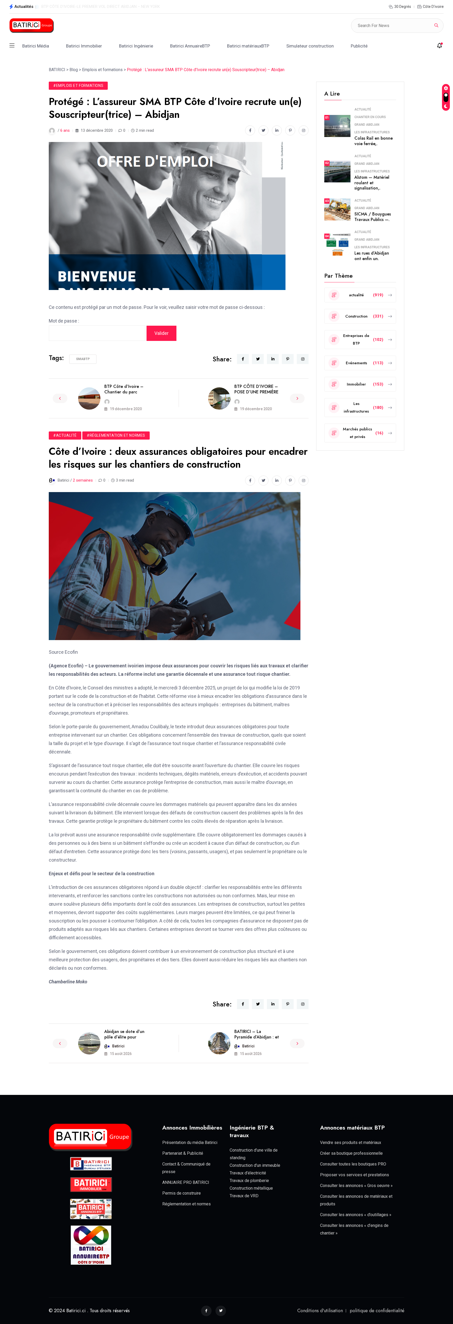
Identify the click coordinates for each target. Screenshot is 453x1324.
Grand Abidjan (366, 124)
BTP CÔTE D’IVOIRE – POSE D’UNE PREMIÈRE (256, 389)
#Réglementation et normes (116, 435)
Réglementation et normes (186, 1203)
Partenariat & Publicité (182, 1153)
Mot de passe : (64, 321)
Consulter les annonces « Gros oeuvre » (356, 1185)
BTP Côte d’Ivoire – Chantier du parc (123, 389)
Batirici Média (35, 46)
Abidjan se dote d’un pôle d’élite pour (124, 1034)
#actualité (65, 435)
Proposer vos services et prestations (354, 1174)
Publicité (359, 46)
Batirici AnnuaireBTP (190, 46)
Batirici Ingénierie (136, 46)
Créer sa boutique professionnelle (351, 1153)
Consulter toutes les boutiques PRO (353, 1164)
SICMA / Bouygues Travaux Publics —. (372, 217)
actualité (362, 109)
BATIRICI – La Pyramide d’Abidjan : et (256, 1034)
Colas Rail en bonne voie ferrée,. (373, 141)
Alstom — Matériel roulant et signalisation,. (371, 182)
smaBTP (83, 359)
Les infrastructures (372, 132)
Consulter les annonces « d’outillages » (355, 1214)
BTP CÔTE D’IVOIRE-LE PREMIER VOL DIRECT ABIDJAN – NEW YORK (100, 6)
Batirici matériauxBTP (248, 46)
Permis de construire (181, 1193)
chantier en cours (370, 117)
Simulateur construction (310, 46)
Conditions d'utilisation (320, 1310)
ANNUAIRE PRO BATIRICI (185, 1182)
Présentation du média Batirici (189, 1142)
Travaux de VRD (244, 1195)
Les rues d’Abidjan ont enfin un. (371, 256)
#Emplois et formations (78, 85)
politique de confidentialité (377, 1310)
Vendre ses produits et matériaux (350, 1142)
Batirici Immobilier (84, 46)
